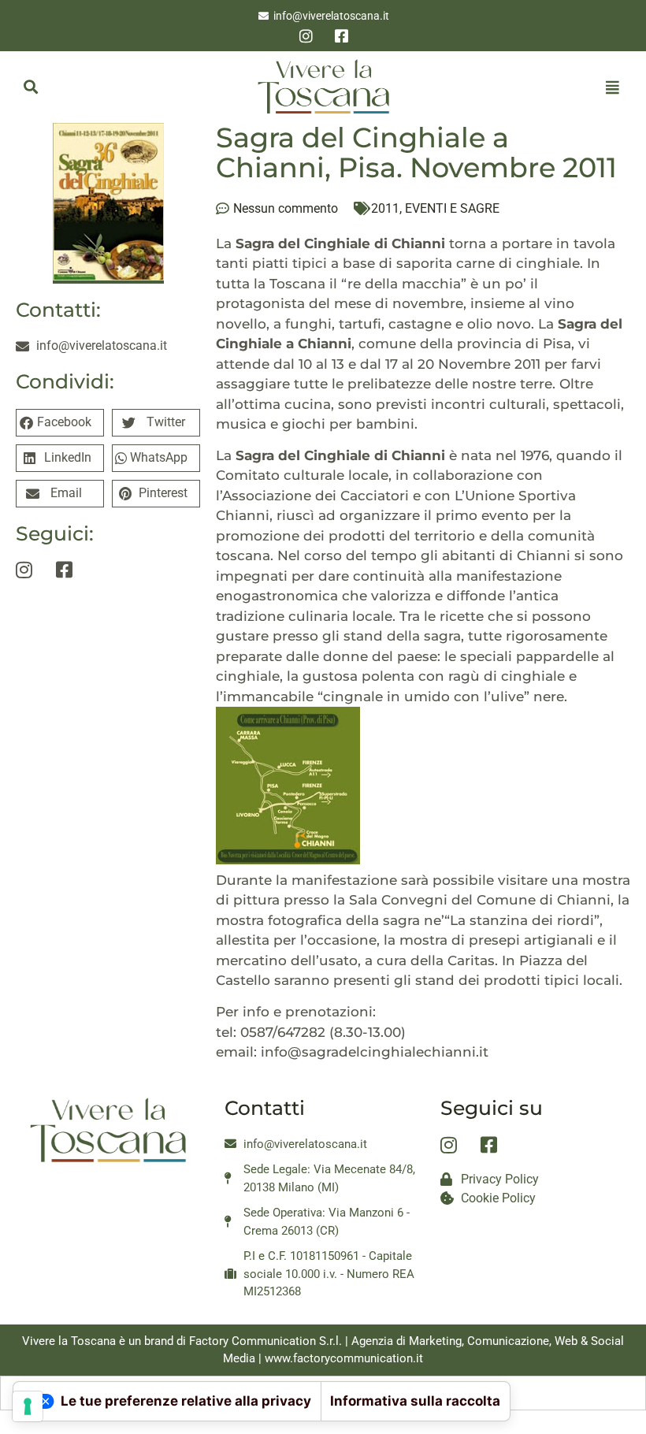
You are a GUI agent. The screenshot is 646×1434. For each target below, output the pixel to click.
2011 (385, 208)
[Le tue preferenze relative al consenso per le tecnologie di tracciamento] (28, 1406)
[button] (30, 87)
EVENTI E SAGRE (452, 208)
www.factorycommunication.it (344, 1358)
